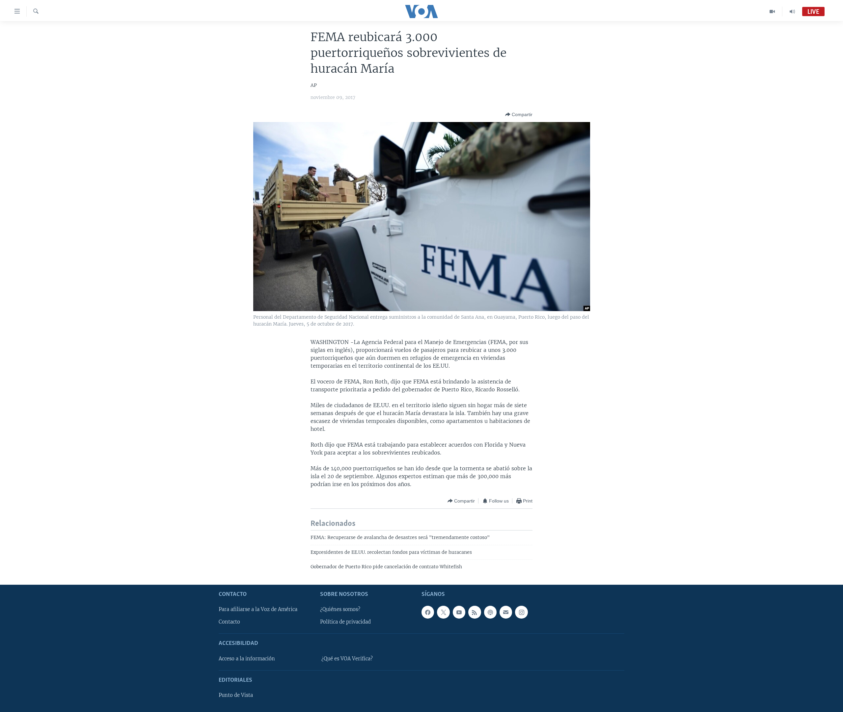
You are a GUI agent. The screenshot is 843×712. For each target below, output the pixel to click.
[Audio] (792, 11)
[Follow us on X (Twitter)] (443, 612)
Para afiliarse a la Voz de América (258, 609)
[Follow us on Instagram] (521, 612)
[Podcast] (490, 612)
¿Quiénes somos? (340, 609)
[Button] (518, 114)
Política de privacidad (345, 622)
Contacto (229, 622)
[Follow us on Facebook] (428, 612)
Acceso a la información (247, 659)
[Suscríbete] (506, 612)
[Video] (772, 11)
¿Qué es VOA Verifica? (347, 659)
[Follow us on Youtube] (459, 612)
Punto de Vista (236, 695)
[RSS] (474, 612)
